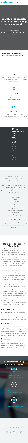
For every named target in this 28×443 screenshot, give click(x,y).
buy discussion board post (19, 267)
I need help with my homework (13, 55)
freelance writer (15, 326)
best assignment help (18, 319)
